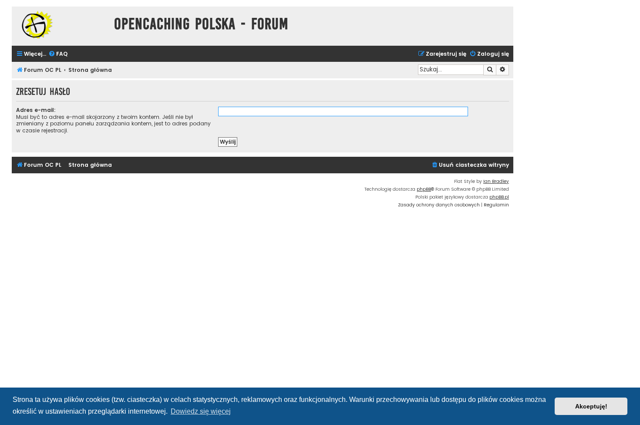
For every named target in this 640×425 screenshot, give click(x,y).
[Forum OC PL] (61, 24)
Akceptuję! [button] (591, 406)
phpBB (424, 189)
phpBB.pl (499, 197)
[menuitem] (57, 54)
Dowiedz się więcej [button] (201, 411)
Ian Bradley (496, 181)
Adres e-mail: (36, 110)
